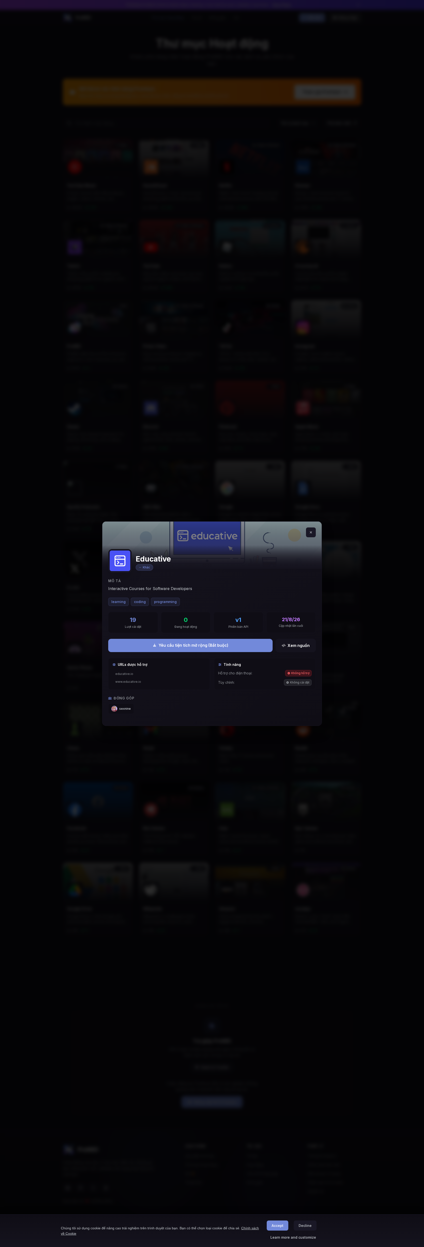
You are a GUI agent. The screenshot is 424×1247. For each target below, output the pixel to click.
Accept (277, 1225)
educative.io (124, 674)
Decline (305, 1225)
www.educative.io (128, 681)
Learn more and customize (293, 1237)
